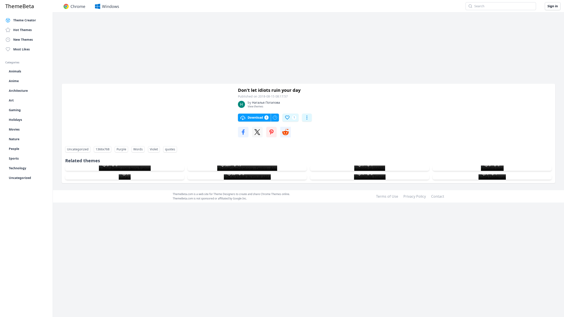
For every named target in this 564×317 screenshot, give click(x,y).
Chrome (77, 6)
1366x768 (102, 149)
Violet (154, 149)
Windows (110, 6)
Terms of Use (387, 196)
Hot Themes (22, 30)
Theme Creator (24, 20)
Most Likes (21, 49)
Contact (437, 196)
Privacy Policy (414, 196)
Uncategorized (78, 149)
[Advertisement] (194, 50)
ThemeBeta (19, 6)
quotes (170, 149)
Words (138, 149)
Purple (121, 149)
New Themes (23, 39)
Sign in (552, 6)
